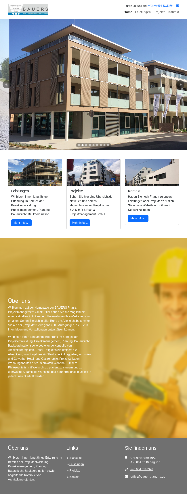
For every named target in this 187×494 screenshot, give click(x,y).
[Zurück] (180, 84)
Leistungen (143, 12)
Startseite (75, 457)
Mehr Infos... (21, 222)
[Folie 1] (79, 145)
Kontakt (173, 12)
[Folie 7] (101, 145)
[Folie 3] (86, 145)
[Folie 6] (97, 145)
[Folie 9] (108, 145)
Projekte (159, 12)
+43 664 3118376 (141, 469)
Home (128, 12)
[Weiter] (7, 84)
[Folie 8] (104, 145)
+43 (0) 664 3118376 (160, 5)
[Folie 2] (82, 145)
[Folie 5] (93, 145)
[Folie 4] (90, 145)
